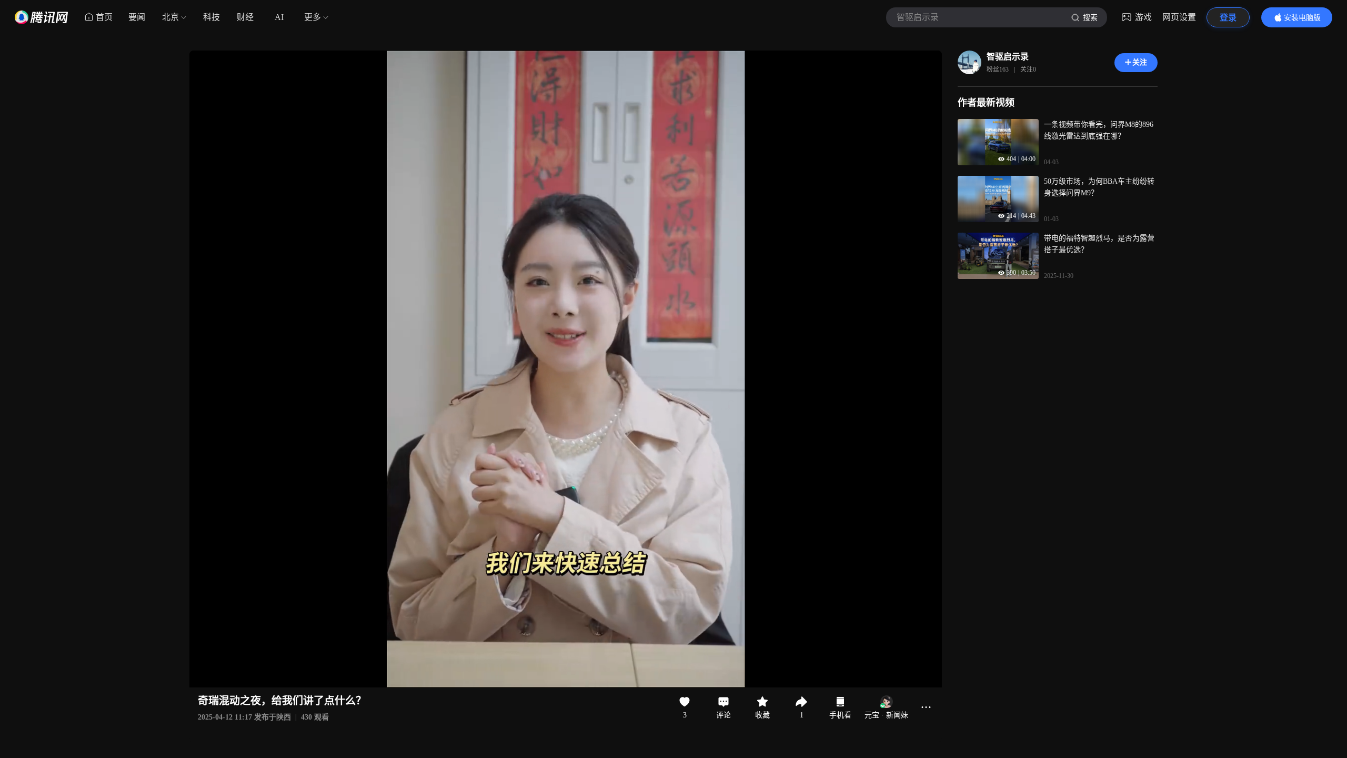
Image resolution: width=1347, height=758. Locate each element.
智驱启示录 (1008, 56)
